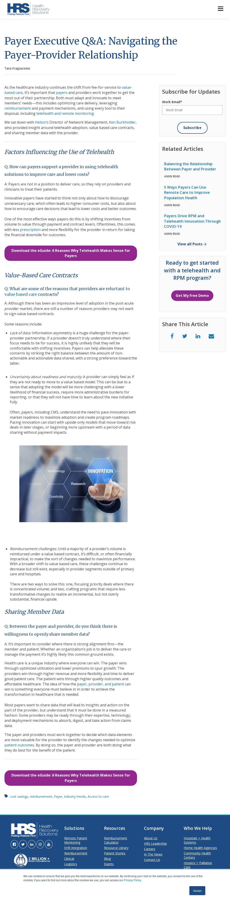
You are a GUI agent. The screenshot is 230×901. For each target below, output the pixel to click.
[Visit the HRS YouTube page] (49, 844)
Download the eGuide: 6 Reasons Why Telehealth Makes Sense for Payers (70, 253)
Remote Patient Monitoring (75, 840)
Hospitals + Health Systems (197, 840)
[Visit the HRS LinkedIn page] (31, 844)
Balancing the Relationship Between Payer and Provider (190, 166)
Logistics (70, 864)
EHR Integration (75, 848)
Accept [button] (197, 890)
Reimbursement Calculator (115, 840)
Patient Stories (114, 853)
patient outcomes (19, 745)
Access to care (98, 796)
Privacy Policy (132, 880)
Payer (58, 796)
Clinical (69, 858)
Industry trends (75, 796)
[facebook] (172, 336)
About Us (150, 838)
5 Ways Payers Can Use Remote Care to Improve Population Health (187, 192)
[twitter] (184, 336)
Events (109, 864)
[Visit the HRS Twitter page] (23, 844)
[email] (211, 336)
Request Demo (110, 79)
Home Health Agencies (200, 848)
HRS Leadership (155, 843)
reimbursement (17, 108)
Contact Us (152, 860)
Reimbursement (75, 853)
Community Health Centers (197, 855)
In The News (153, 854)
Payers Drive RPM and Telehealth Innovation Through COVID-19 (192, 221)
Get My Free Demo (192, 295)
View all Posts (189, 244)
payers (61, 92)
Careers (149, 849)
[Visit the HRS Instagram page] (40, 844)
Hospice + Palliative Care (198, 865)
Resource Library (116, 848)
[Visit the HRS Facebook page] (14, 844)
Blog (107, 858)
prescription (30, 229)
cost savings (19, 796)
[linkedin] (198, 336)
